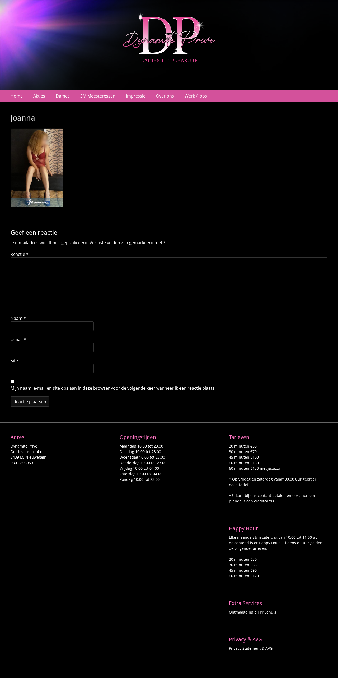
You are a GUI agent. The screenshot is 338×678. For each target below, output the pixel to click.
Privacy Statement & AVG (251, 648)
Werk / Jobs (196, 96)
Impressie (135, 96)
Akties (39, 96)
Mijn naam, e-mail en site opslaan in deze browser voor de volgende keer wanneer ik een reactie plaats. (113, 388)
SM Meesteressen (97, 96)
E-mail (18, 339)
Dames (63, 96)
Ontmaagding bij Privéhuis (252, 612)
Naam (18, 318)
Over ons (165, 96)
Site (14, 360)
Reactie (20, 254)
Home (17, 96)
